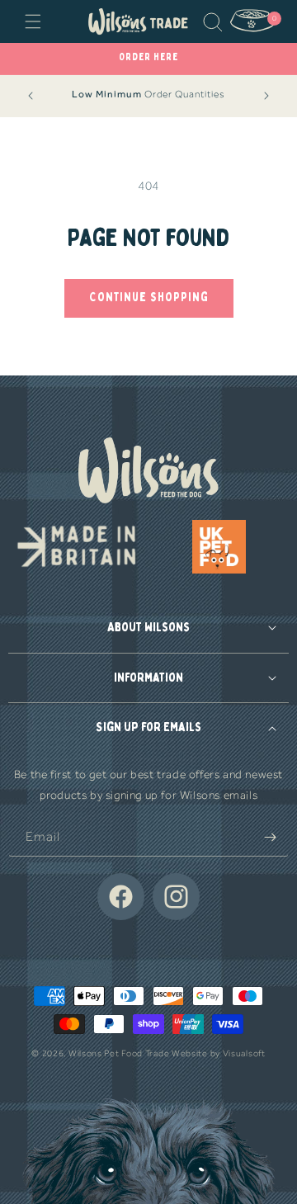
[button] (33, 21)
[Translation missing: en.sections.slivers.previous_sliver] (30, 96)
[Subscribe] (270, 837)
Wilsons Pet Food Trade (118, 1053)
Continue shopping (149, 297)
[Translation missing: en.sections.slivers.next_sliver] (266, 96)
